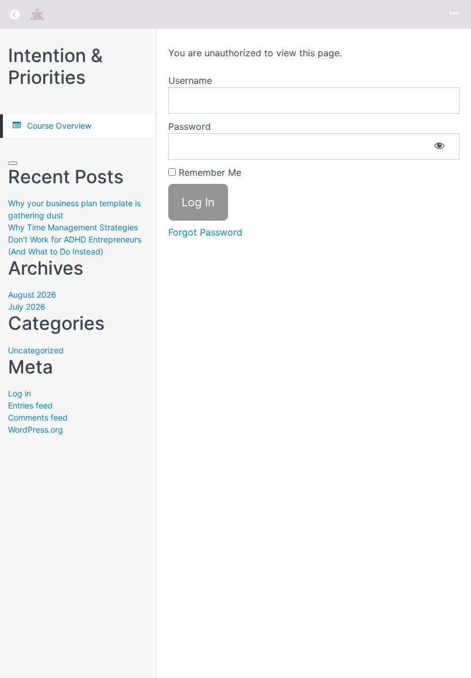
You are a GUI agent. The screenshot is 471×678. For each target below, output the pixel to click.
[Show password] (439, 146)
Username (190, 80)
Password (189, 126)
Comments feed (38, 417)
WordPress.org (35, 429)
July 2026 (26, 306)
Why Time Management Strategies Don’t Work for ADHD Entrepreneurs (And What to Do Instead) (74, 239)
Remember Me (208, 172)
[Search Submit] (12, 163)
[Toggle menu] (454, 14)
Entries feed (30, 405)
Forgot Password (205, 232)
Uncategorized (36, 350)
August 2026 (32, 294)
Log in (19, 393)
